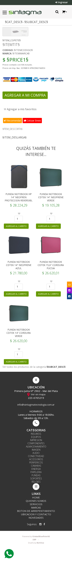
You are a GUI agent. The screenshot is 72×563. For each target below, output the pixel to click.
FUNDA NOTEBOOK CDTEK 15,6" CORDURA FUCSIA (51, 265)
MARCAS (36, 507)
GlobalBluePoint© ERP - (36, 538)
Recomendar (13, 120)
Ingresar (62, 2)
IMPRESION (36, 440)
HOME (36, 497)
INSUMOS (36, 433)
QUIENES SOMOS (36, 500)
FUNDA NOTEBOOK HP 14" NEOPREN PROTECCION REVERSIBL (18, 197)
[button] (64, 12)
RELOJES (36, 481)
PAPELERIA (36, 472)
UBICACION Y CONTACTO (36, 514)
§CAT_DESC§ (13, 22)
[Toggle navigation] (4, 12)
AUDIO (36, 453)
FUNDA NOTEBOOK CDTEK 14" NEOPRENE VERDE (50, 197)
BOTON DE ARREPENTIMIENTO (36, 511)
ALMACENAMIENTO (36, 446)
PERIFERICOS (36, 462)
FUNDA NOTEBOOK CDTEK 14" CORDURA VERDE (19, 333)
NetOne (36, 542)
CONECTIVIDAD (36, 456)
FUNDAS (36, 475)
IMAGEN (36, 449)
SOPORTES (36, 478)
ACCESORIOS (36, 459)
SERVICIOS (36, 504)
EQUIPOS (36, 437)
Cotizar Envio (33, 120)
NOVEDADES (36, 517)
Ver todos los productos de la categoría (34, 366)
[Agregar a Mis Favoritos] (19, 213)
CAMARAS (36, 465)
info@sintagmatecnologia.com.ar (36, 404)
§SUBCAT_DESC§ (36, 22)
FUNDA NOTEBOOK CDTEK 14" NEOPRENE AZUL (18, 265)
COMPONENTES (36, 443)
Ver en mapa (37, 394)
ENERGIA (36, 468)
